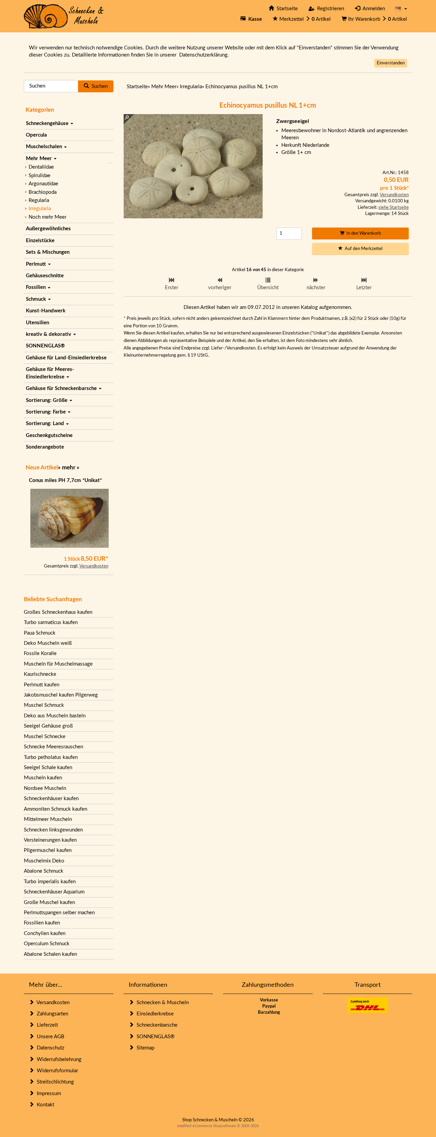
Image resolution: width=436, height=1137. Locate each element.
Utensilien (37, 322)
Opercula (36, 135)
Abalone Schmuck (43, 871)
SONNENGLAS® (45, 345)
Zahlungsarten (51, 1013)
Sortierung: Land (45, 423)
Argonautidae (43, 183)
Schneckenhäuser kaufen (51, 798)
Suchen (98, 86)
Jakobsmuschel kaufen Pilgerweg (61, 695)
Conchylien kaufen (44, 933)
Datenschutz (49, 1047)
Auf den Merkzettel (363, 249)
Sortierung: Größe (47, 400)
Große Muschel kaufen (49, 902)
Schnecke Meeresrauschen (53, 746)
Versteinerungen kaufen (50, 840)
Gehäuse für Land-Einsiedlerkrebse (66, 357)
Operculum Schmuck (46, 943)
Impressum (47, 1093)
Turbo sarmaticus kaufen (51, 622)
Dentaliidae (41, 167)
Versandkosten (93, 566)
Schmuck (36, 299)
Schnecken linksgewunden (53, 829)
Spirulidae (39, 175)
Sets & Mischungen (47, 252)
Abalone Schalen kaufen (50, 954)
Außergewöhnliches (48, 228)
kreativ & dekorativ (49, 334)
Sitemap (144, 1047)
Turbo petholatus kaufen (51, 757)
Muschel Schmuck (44, 705)
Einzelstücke (40, 240)
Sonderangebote (45, 447)
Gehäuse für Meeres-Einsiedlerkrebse (50, 373)
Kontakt (44, 1104)
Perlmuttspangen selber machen (59, 912)
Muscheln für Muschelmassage (58, 664)
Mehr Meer (39, 158)
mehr (68, 467)
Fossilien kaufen (42, 922)
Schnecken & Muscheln (161, 1002)
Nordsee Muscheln (45, 788)
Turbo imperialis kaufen (50, 881)
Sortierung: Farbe (46, 412)
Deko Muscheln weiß (48, 643)
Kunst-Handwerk (45, 310)
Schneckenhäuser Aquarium (54, 891)
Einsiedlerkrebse (154, 1013)
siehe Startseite (393, 207)
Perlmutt (36, 264)
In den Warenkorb (362, 233)
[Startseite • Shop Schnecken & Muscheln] (64, 15)
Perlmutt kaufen (41, 684)
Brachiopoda (43, 192)
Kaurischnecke (40, 674)
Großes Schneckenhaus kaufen (58, 612)
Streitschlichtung (54, 1082)
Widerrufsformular (56, 1070)
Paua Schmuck (40, 633)
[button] (401, 8)
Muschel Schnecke (44, 736)
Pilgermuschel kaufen (48, 850)
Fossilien (36, 287)
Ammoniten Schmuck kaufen (55, 809)
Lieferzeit (46, 1025)
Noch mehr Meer (47, 217)
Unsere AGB (49, 1036)
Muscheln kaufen (43, 777)
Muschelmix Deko (44, 860)
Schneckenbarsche (155, 1025)
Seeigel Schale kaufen (48, 767)
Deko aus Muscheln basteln (54, 715)
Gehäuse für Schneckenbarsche (62, 388)
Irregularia (40, 208)
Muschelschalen (44, 146)
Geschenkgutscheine (49, 435)
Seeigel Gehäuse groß (48, 726)
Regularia (39, 200)
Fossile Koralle (40, 653)
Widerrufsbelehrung (57, 1059)
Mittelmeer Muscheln (48, 819)
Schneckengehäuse (48, 123)
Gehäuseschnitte (45, 275)
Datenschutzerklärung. (204, 55)
